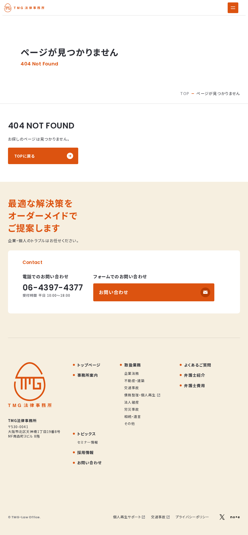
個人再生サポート (127, 516)
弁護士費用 (194, 385)
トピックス (86, 433)
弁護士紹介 (194, 375)
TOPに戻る (24, 156)
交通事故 (158, 516)
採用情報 (85, 452)
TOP (184, 93)
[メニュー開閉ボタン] (233, 7)
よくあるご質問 (197, 364)
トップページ (89, 364)
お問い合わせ (113, 292)
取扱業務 (132, 364)
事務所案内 (87, 375)
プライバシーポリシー (192, 516)
